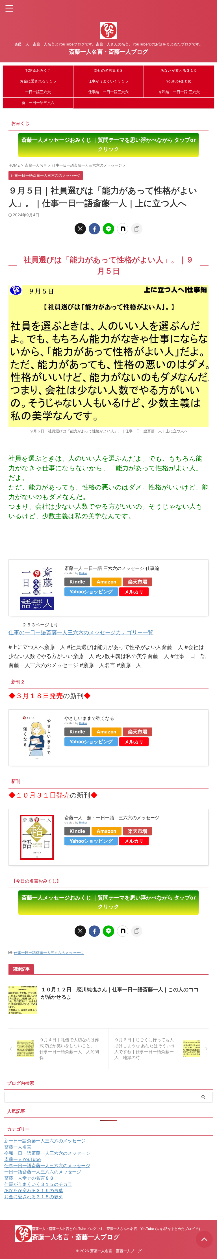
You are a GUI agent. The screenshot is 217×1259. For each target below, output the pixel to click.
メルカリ (134, 591)
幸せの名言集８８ (108, 70)
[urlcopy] (136, 228)
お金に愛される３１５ (38, 81)
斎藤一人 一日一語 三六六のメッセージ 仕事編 (111, 568)
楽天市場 (137, 582)
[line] (108, 228)
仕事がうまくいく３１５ (108, 81)
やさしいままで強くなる (89, 718)
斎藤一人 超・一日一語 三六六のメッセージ (111, 817)
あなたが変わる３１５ (178, 70)
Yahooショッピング (91, 591)
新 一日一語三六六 (38, 103)
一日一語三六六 (38, 92)
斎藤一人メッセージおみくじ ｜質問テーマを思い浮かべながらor (108, 144)
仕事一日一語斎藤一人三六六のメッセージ (49, 952)
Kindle (77, 582)
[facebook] (94, 228)
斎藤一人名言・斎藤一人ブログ (108, 51)
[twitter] (80, 228)
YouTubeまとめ (179, 81)
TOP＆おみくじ (38, 70)
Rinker (83, 573)
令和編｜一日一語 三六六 (179, 92)
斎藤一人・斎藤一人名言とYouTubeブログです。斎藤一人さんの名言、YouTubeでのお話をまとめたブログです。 (118, 1229)
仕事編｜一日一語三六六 (108, 92)
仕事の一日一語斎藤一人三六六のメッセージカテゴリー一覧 (80, 632)
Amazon (106, 582)
